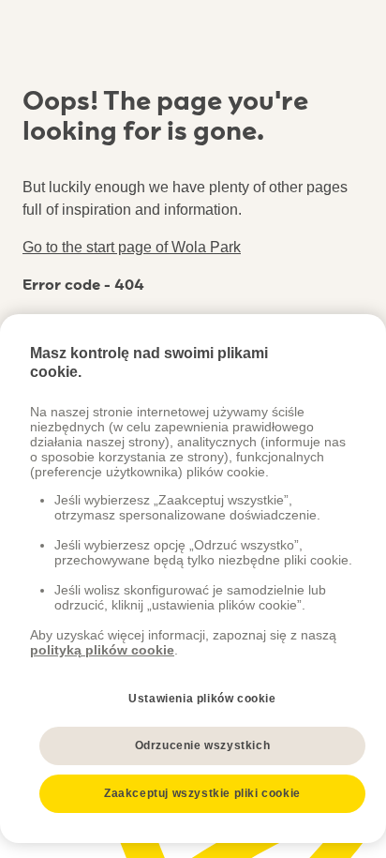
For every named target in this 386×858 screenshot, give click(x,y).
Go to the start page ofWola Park (131, 247)
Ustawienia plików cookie (201, 698)
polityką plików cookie (102, 649)
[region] (193, 578)
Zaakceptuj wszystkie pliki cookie (202, 793)
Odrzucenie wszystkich (203, 745)
